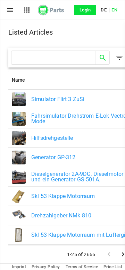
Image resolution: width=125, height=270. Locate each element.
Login (85, 9)
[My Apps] (26, 10)
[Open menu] (10, 10)
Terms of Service (82, 266)
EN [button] (114, 9)
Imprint (19, 266)
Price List (112, 266)
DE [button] (104, 9)
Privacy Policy (46, 266)
